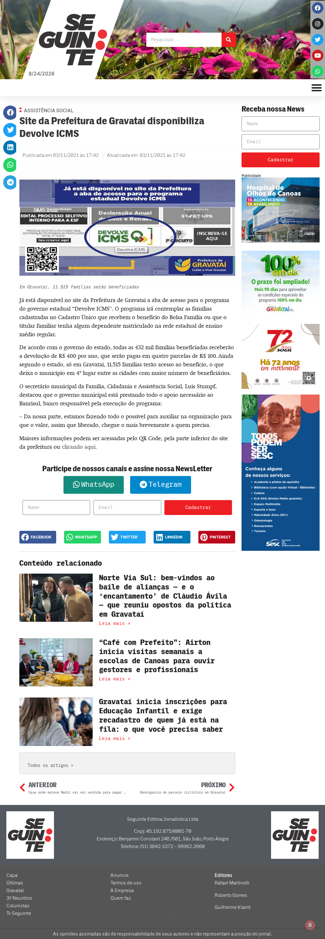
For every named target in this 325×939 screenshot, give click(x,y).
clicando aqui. (79, 447)
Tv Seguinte (18, 913)
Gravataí (15, 890)
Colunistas (18, 906)
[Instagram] (317, 23)
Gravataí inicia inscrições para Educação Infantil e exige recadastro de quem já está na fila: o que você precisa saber (163, 715)
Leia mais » (114, 623)
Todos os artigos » (50, 765)
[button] (10, 113)
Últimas (14, 883)
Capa (11, 875)
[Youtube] (317, 55)
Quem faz (120, 898)
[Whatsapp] (317, 71)
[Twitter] (317, 39)
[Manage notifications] (310, 925)
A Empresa (122, 890)
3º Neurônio (19, 898)
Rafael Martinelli (232, 883)
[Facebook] (317, 8)
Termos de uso (125, 883)
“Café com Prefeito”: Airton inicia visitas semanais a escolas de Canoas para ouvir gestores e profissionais (157, 656)
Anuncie (119, 875)
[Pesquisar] (229, 40)
